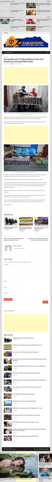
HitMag (46, 449)
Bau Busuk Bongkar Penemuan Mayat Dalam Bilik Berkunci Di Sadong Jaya (29, 380)
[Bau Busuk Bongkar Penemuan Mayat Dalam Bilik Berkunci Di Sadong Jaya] (8, 380)
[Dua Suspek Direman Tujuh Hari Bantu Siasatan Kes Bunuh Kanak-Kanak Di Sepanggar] (8, 359)
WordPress (41, 449)
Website (6, 293)
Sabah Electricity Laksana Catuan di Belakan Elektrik (24, 401)
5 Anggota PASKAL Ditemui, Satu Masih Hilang (11, 227)
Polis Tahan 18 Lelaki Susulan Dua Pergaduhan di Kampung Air (26, 415)
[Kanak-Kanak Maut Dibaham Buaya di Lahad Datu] (8, 394)
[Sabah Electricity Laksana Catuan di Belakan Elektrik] (8, 401)
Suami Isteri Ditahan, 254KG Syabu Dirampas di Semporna (41, 228)
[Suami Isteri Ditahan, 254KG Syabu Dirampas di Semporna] (41, 221)
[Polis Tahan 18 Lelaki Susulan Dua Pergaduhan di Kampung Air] (8, 415)
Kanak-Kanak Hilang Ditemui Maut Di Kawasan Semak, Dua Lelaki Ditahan (29, 366)
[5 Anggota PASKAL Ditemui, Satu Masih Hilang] (11, 221)
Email (5, 287)
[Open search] (47, 52)
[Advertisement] (26, 75)
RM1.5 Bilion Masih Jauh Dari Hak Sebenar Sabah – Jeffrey (26, 422)
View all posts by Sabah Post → (19, 248)
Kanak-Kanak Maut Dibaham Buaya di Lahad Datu (24, 394)
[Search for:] (26, 302)
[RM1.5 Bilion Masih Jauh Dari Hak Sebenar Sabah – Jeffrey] (8, 422)
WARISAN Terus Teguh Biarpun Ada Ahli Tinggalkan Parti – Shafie (27, 408)
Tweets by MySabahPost (9, 310)
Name (5, 281)
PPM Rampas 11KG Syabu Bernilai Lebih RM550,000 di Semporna (25, 228)
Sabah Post (13, 63)
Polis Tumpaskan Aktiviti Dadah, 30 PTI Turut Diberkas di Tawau (27, 387)
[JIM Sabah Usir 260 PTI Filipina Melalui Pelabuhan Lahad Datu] (8, 373)
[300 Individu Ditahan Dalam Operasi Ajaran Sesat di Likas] (8, 436)
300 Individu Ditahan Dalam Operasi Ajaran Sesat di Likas (25, 436)
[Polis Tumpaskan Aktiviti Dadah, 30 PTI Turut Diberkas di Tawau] (8, 387)
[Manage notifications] (49, 479)
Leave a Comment (19, 63)
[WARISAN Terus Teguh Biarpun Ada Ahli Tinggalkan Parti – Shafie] (8, 408)
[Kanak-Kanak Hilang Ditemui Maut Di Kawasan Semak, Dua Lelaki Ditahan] (8, 366)
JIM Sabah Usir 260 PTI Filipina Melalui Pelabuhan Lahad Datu (26, 373)
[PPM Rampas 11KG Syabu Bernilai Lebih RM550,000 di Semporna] (26, 221)
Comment (6, 264)
